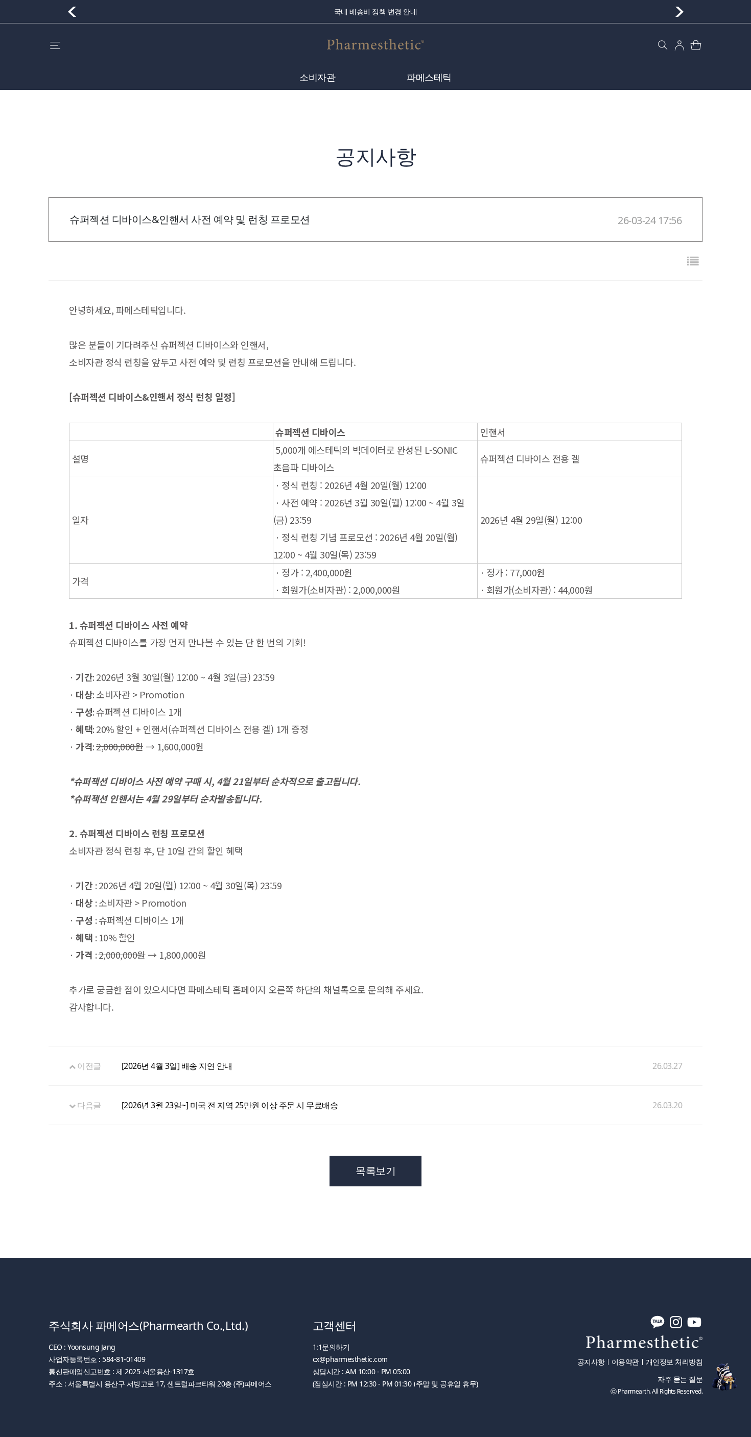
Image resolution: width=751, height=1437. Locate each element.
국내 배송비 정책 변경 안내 (375, 11)
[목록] (692, 261)
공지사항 (591, 1362)
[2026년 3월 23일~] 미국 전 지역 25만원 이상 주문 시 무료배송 (230, 1105)
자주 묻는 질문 (680, 1379)
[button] (679, 12)
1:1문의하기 (331, 1347)
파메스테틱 (429, 77)
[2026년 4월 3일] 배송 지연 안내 (177, 1065)
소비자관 (317, 77)
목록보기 (375, 1171)
